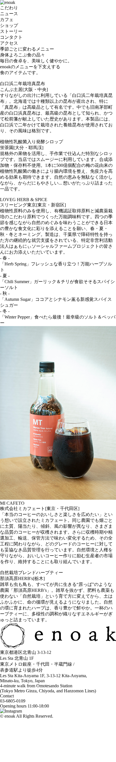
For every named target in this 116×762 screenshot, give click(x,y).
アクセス (9, 43)
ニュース (9, 13)
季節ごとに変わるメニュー (27, 49)
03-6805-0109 (12, 701)
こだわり (9, 7)
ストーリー (11, 31)
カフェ (7, 19)
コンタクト (11, 37)
